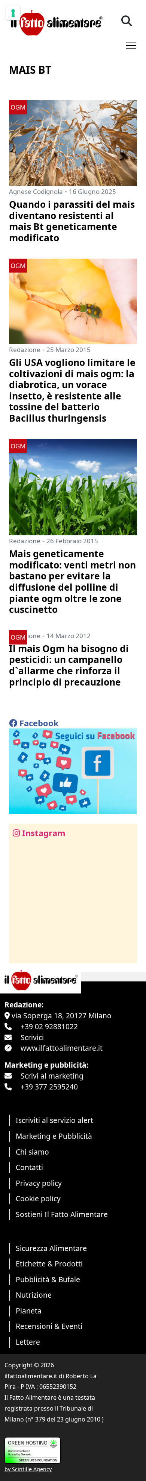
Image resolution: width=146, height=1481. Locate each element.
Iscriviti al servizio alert (54, 1120)
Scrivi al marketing (52, 1076)
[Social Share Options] (20, 953)
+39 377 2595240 (49, 1087)
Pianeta (29, 1311)
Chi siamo (32, 1152)
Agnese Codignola (36, 191)
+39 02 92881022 (49, 1026)
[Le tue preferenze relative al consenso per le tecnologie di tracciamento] (13, 13)
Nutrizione (34, 1295)
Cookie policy (38, 1198)
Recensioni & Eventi (49, 1326)
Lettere (28, 1342)
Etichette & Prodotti (49, 1264)
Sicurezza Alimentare (51, 1248)
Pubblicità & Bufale (48, 1279)
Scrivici (32, 1037)
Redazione (24, 349)
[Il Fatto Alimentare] (56, 22)
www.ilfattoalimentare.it (62, 1048)
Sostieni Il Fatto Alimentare (62, 1214)
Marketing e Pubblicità (54, 1136)
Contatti (29, 1167)
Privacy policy (39, 1183)
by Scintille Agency (28, 1469)
